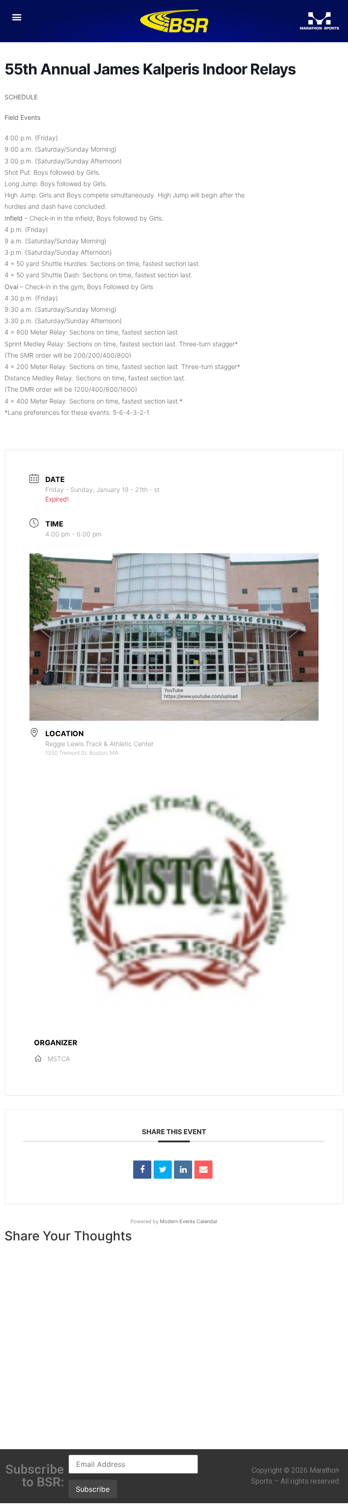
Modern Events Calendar (189, 1221)
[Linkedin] (183, 1170)
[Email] (203, 1170)
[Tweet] (163, 1170)
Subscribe (93, 1489)
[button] (16, 16)
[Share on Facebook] (142, 1170)
